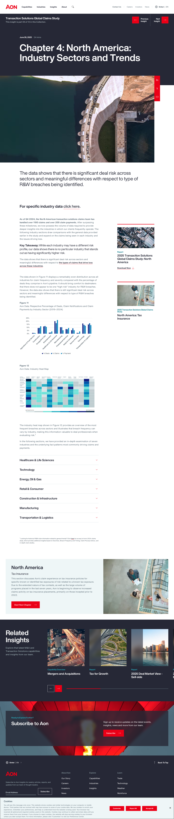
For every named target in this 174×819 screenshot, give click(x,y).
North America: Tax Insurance (129, 317)
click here (71, 206)
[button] (25, 604)
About (64, 6)
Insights (53, 6)
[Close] (170, 807)
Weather (121, 788)
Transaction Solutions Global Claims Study (33, 18)
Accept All (149, 808)
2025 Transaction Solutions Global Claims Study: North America (134, 258)
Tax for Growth (98, 673)
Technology (122, 783)
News (147, 7)
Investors (138, 7)
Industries (41, 6)
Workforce (122, 793)
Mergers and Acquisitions (64, 673)
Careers (130, 7)
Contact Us (116, 7)
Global (163, 7)
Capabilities (27, 6)
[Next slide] (58, 688)
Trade (119, 778)
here (72, 539)
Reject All (133, 808)
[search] (73, 7)
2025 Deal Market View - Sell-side (147, 675)
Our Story (65, 778)
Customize (117, 808)
